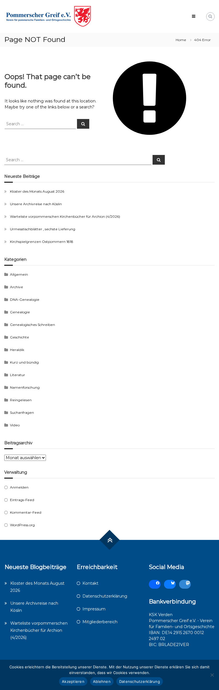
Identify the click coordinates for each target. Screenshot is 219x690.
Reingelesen (21, 400)
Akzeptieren (73, 681)
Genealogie (20, 312)
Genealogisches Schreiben (32, 324)
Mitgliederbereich (99, 621)
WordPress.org (22, 525)
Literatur (17, 375)
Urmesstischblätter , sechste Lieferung (42, 229)
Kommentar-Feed (25, 512)
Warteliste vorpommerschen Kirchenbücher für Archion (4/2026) (65, 216)
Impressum (94, 609)
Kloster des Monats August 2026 (37, 191)
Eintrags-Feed (22, 500)
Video (15, 425)
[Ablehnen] (212, 675)
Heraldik (17, 350)
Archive (16, 287)
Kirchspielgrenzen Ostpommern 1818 (41, 241)
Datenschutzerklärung (104, 596)
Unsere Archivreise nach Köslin (36, 204)
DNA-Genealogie (24, 299)
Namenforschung (25, 387)
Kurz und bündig (24, 362)
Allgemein (19, 274)
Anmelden (19, 487)
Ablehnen (102, 681)
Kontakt (90, 583)
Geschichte (19, 337)
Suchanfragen (22, 412)
